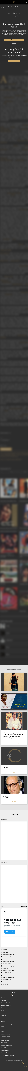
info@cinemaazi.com (18, 1060)
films (14, 772)
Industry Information (6, 1034)
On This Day (4, 1047)
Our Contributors (5, 1050)
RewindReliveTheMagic (8, 961)
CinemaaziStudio (7, 975)
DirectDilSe (5, 968)
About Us (3, 997)
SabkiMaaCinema (7, 963)
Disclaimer (3, 1015)
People (2, 1026)
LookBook (5, 984)
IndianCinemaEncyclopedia (9, 966)
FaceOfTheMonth (7, 956)
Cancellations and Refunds (7, 1055)
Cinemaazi (5, 952)
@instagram (4, 819)
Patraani (5, 767)
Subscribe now (14, 40)
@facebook (4, 862)
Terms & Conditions (6, 1005)
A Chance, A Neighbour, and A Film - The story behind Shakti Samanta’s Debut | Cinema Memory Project (13, 735)
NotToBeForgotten (7, 959)
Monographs (4, 1042)
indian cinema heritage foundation (17, 7)
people (3, 7)
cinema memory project (14, 742)
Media (2, 1010)
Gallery (3, 1008)
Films (2, 1029)
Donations (3, 1000)
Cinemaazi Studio (5, 1036)
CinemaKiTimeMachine (8, 970)
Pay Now (14, 61)
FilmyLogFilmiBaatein (8, 977)
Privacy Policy (4, 1052)
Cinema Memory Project (7, 1024)
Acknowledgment (5, 1003)
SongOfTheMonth (7, 972)
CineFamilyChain (7, 979)
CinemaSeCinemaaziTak (8, 954)
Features (3, 1019)
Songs (2, 1031)
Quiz (2, 1013)
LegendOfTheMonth (7, 981)
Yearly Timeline (5, 1040)
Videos (3, 1021)
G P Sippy (6, 797)
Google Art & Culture (6, 1045)
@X (2, 906)
